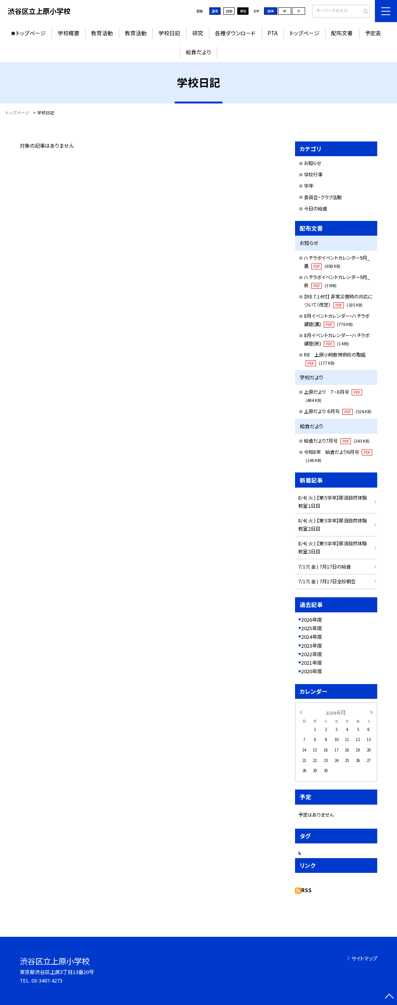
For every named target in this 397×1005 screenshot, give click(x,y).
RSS (306, 890)
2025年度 (311, 628)
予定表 (373, 33)
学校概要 (68, 33)
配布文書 (342, 33)
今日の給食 (315, 208)
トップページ (31, 33)
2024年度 (311, 636)
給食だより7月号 (336, 440)
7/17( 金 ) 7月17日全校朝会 (327, 581)
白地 (229, 11)
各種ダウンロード (235, 33)
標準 (271, 11)
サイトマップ (364, 958)
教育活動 (102, 33)
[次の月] (371, 712)
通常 (215, 11)
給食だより (198, 52)
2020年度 (311, 671)
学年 (308, 185)
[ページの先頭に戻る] (389, 997)
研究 (197, 33)
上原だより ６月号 (337, 411)
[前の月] (300, 712)
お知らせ (312, 163)
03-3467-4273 (46, 980)
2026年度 (311, 619)
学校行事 (313, 174)
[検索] (363, 12)
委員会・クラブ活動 (323, 197)
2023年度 (311, 645)
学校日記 (169, 33)
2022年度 (311, 654)
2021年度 (311, 662)
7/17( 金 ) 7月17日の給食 (324, 566)
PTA (273, 33)
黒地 (243, 11)
